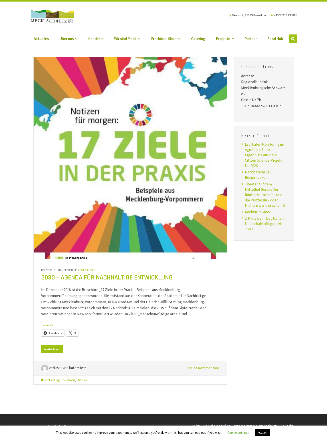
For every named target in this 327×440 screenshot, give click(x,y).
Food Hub (275, 38)
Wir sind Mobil (125, 38)
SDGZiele (82, 380)
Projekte (223, 38)
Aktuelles (41, 38)
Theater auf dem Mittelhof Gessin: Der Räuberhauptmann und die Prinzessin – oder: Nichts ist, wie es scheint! (265, 195)
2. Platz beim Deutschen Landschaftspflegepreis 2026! (264, 223)
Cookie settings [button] (238, 432)
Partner (251, 38)
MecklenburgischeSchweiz (59, 380)
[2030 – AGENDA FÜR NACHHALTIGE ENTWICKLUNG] (130, 157)
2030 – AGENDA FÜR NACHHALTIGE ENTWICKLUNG (107, 277)
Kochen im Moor (257, 211)
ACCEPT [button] (263, 433)
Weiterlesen (52, 349)
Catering (198, 38)
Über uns (67, 38)
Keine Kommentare (203, 368)
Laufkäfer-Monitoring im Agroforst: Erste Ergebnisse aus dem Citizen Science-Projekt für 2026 (264, 155)
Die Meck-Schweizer (56, 16)
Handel (94, 38)
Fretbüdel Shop (164, 38)
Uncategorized (86, 270)
